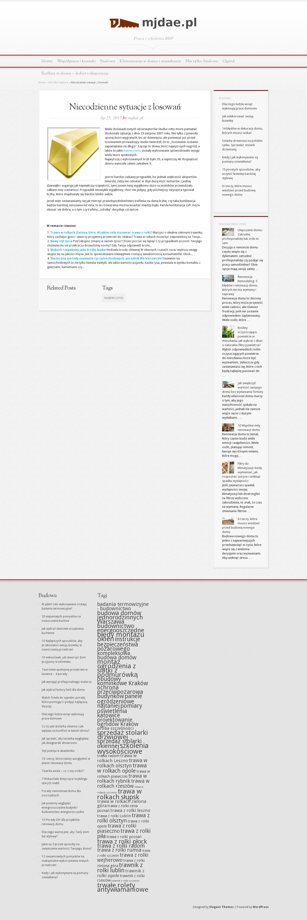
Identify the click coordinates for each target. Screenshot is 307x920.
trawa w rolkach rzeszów (123, 783)
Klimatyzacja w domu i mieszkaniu (150, 61)
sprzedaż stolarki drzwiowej (122, 735)
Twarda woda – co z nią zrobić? (63, 771)
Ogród (229, 61)
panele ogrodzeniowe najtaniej (119, 701)
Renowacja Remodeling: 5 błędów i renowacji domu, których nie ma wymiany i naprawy (240, 285)
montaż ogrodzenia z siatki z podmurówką (117, 668)
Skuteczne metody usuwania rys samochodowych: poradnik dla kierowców (106, 258)
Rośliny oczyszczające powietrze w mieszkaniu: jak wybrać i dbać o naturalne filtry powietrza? (242, 336)
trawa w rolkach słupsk (119, 794)
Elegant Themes (221, 907)
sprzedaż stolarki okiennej (119, 743)
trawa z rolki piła (124, 833)
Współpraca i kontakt (76, 61)
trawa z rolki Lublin (114, 816)
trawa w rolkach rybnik (122, 778)
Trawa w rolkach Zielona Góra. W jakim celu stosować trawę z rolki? (101, 232)
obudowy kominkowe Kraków (122, 681)
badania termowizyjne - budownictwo (123, 606)
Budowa (107, 61)
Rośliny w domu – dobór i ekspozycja (74, 73)
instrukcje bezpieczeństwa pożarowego (118, 644)
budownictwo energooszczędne (120, 628)
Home (47, 61)
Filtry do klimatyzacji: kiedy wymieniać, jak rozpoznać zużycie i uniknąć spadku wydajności (242, 472)
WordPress (261, 907)
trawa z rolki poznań (124, 836)
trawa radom (108, 756)
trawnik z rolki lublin (120, 868)
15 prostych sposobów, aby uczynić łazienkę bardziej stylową (241, 174)
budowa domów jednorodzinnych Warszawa (120, 617)
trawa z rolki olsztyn (123, 818)
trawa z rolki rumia (119, 850)
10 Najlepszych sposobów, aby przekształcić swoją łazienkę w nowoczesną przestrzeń (62, 645)
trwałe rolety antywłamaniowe (122, 887)
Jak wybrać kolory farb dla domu (63, 689)
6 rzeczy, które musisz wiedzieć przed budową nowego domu (238, 190)
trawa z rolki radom (121, 846)
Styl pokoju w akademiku (58, 751)
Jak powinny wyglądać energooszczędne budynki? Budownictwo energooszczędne (63, 808)
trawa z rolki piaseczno (116, 828)
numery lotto (132, 150)
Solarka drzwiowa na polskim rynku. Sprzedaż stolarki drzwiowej (242, 145)
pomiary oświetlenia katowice (119, 710)
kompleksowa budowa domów (116, 655)
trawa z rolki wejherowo (122, 857)
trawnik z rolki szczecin (126, 880)
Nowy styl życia (61, 241)
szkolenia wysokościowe (122, 748)
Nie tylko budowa (202, 61)
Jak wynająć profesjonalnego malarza (67, 682)
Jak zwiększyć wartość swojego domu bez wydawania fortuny (242, 387)
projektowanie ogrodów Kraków (117, 722)
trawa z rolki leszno (130, 810)
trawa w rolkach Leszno (117, 758)
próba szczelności (115, 728)
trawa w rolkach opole (122, 768)
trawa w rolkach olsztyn (122, 763)
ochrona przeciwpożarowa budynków (120, 692)
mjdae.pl (135, 117)
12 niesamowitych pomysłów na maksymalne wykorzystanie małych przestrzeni (65, 861)
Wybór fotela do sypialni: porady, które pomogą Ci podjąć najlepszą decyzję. (64, 702)
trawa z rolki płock (122, 841)
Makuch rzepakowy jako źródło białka (78, 249)
